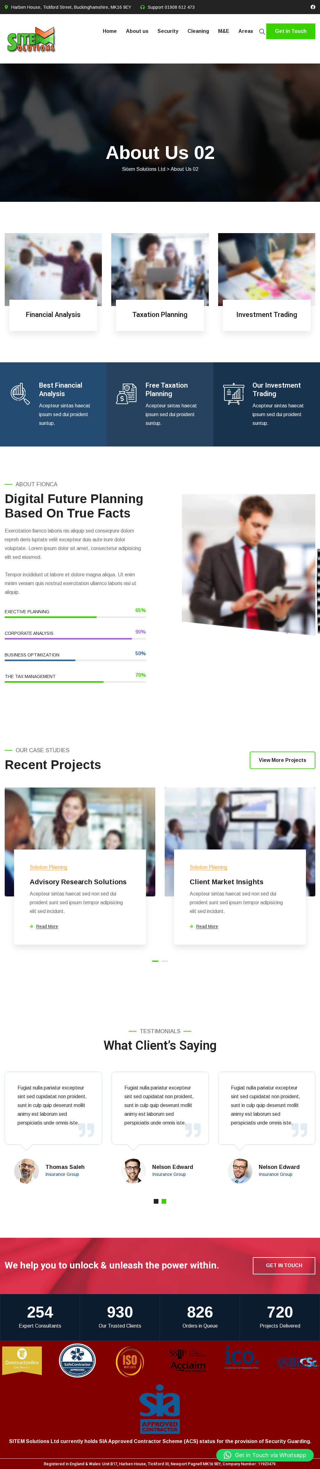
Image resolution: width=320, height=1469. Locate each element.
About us (137, 31)
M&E (223, 31)
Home (110, 31)
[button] (265, 1455)
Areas (245, 31)
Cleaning (198, 31)
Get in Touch (291, 31)
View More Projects (282, 760)
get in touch (284, 1265)
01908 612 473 (180, 7)
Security (168, 31)
